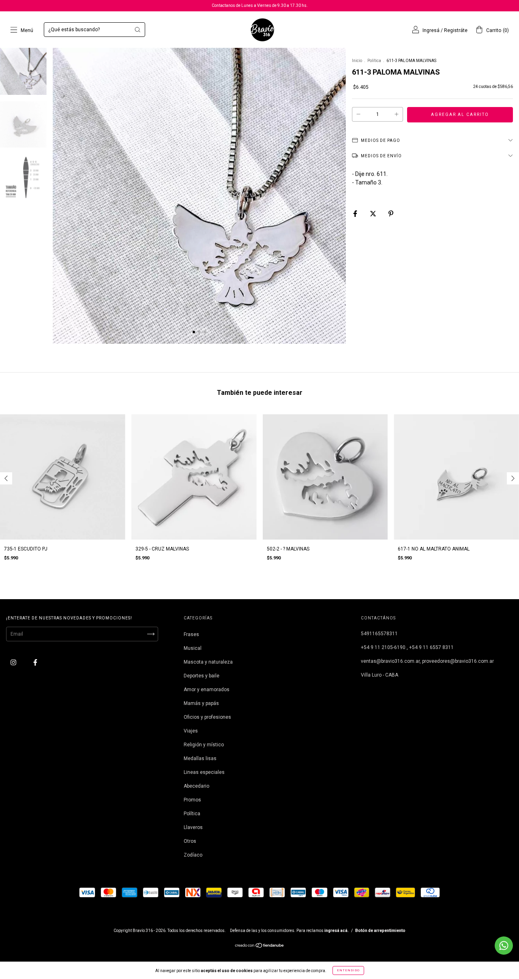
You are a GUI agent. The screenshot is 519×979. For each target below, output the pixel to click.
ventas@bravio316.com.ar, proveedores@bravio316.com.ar (427, 661)
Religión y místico (204, 745)
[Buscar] (137, 29)
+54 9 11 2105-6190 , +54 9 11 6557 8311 (407, 647)
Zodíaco (193, 855)
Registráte (456, 30)
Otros (190, 841)
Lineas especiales (204, 772)
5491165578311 (379, 633)
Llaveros (193, 827)
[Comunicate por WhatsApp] (504, 945)
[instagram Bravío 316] (14, 662)
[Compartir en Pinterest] (391, 213)
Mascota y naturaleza (208, 662)
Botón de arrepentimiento (380, 930)
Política (374, 60)
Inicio (357, 60)
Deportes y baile (201, 676)
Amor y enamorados (206, 689)
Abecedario (196, 786)
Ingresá (431, 30)
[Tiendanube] (259, 946)
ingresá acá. (336, 930)
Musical (193, 648)
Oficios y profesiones (207, 717)
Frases (191, 634)
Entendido (348, 970)
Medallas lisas (200, 758)
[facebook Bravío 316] (35, 662)
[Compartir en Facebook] (356, 213)
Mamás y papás (201, 703)
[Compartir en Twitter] (373, 213)
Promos (192, 800)
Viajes (191, 731)
